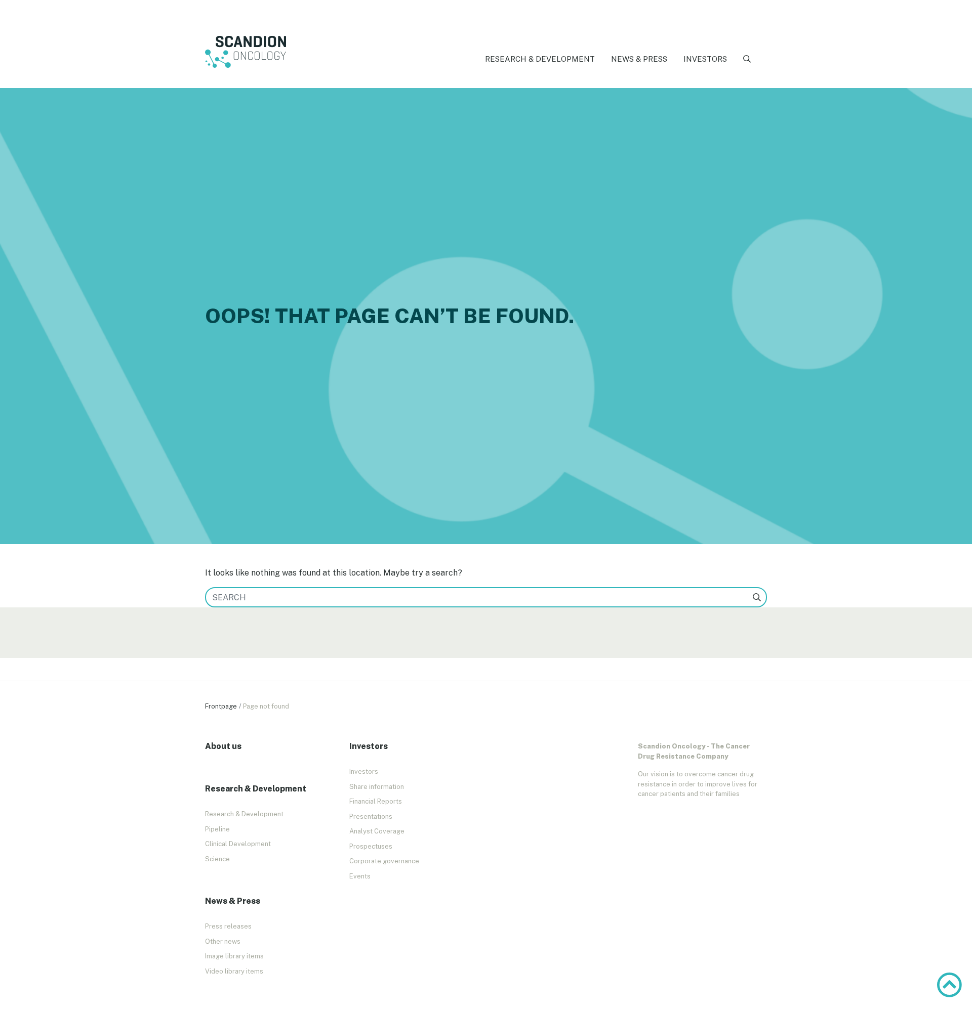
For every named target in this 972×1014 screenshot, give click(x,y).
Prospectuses (370, 846)
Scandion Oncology (245, 52)
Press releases (228, 926)
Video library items (234, 971)
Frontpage (221, 706)
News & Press (639, 59)
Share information (376, 786)
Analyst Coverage (376, 831)
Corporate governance (384, 861)
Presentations (370, 816)
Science (217, 859)
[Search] (747, 59)
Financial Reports (375, 801)
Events (360, 876)
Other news (222, 941)
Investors (705, 59)
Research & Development (540, 59)
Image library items (234, 956)
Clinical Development (238, 844)
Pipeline (217, 829)
